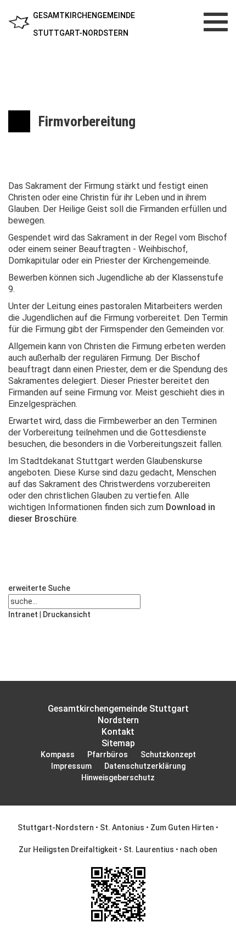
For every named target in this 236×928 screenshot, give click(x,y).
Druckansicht (67, 614)
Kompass (58, 754)
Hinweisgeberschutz (118, 777)
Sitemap (118, 743)
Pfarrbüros (107, 754)
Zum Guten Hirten (182, 827)
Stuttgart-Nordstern (56, 827)
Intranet (23, 614)
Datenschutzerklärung (145, 766)
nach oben (198, 849)
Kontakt (118, 731)
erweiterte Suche (39, 588)
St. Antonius (122, 827)
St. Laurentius (148, 849)
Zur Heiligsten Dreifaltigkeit (68, 849)
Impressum (71, 766)
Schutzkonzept (168, 754)
